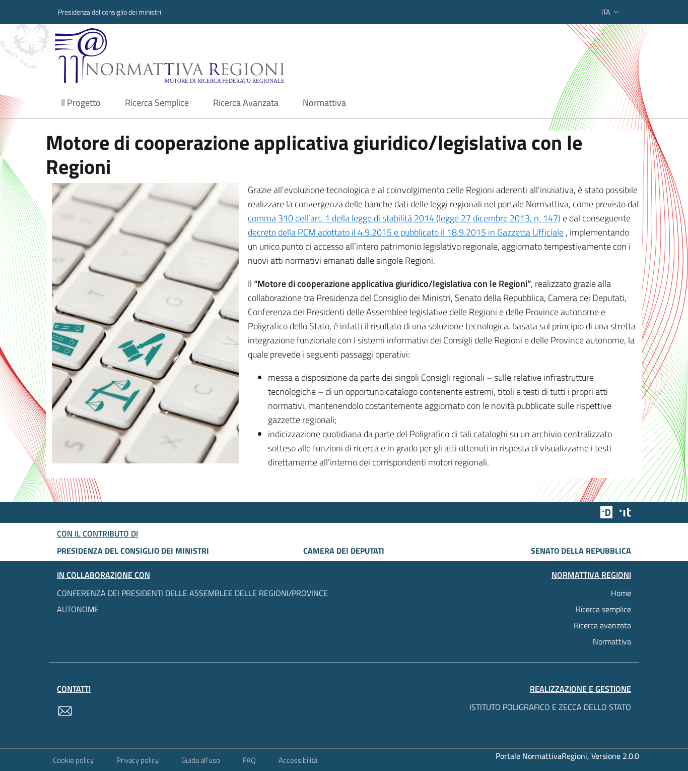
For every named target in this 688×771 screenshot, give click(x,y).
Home (621, 593)
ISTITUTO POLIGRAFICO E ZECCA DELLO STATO (550, 707)
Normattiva (612, 641)
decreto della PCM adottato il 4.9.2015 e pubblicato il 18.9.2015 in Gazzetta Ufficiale (406, 232)
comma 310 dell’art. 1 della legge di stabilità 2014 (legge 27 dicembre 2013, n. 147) (404, 218)
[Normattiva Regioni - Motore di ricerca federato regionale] (197, 56)
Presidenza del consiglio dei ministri (109, 12)
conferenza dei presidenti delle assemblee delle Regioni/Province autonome (192, 601)
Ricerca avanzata (602, 625)
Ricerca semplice (603, 609)
